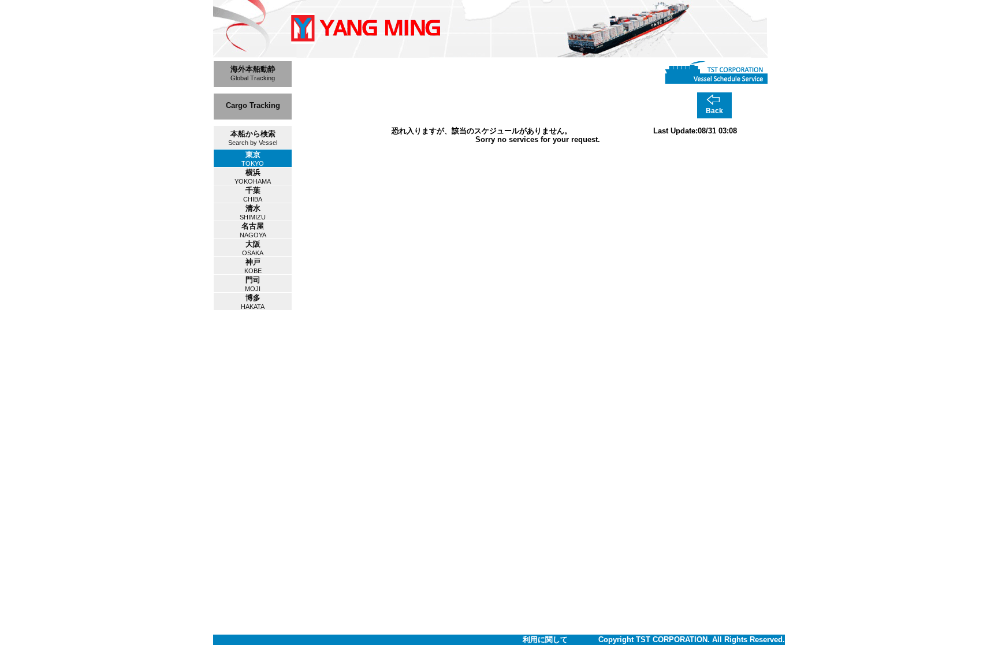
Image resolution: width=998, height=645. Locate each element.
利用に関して (545, 639)
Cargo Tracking (253, 105)
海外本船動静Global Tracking (252, 73)
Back (714, 111)
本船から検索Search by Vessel (252, 137)
